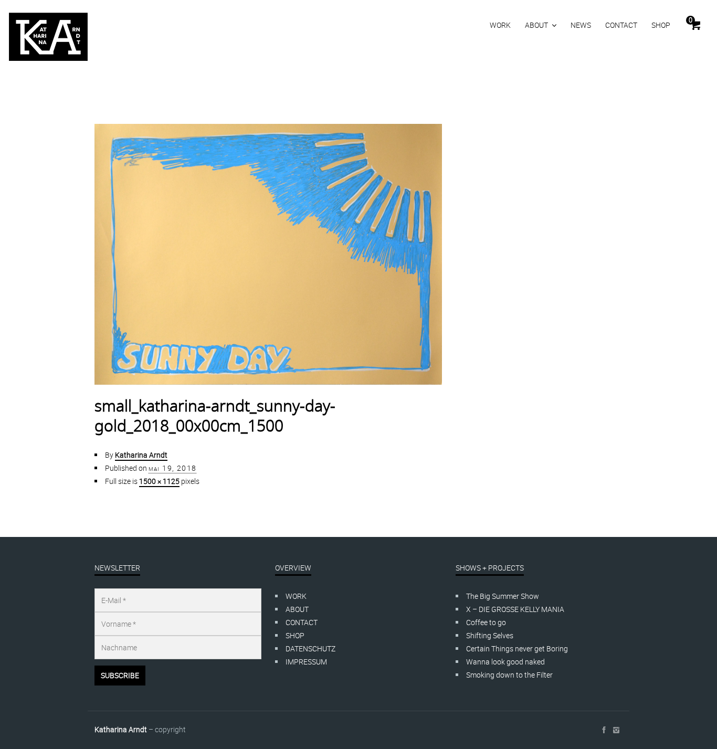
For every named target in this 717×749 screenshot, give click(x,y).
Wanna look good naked (505, 662)
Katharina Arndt (141, 455)
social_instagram (616, 730)
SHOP (660, 25)
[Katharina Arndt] (48, 37)
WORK (500, 25)
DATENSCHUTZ (310, 648)
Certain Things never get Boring (517, 648)
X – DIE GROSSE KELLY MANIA (515, 609)
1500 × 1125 (159, 481)
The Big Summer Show (502, 596)
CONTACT (621, 25)
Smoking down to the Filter (509, 675)
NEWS (581, 25)
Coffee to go (486, 622)
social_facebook (603, 730)
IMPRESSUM (306, 662)
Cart (690, 20)
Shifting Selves (489, 635)
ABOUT (536, 25)
